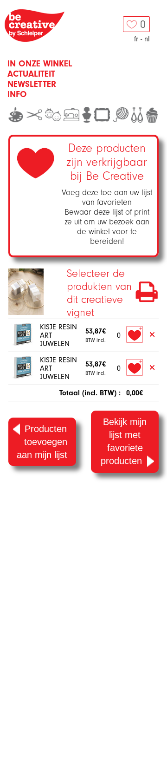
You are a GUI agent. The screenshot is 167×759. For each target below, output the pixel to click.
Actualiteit (31, 74)
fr (136, 39)
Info (17, 94)
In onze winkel (39, 64)
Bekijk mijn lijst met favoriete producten (124, 441)
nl (147, 39)
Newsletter (31, 84)
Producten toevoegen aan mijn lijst (42, 442)
